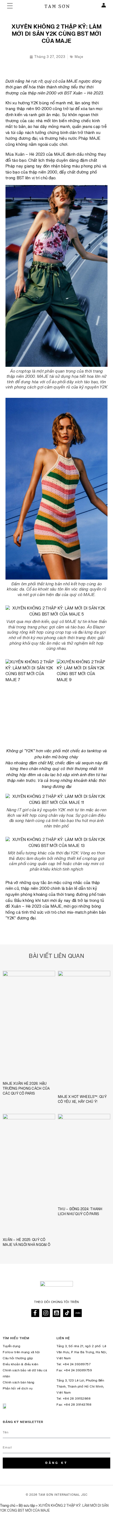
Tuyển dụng (11, 1346)
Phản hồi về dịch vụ (18, 1388)
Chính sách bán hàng (19, 1382)
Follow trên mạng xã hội (21, 1352)
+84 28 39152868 (77, 1399)
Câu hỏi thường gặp (18, 1358)
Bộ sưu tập (27, 1505)
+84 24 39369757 (77, 1364)
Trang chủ (7, 1505)
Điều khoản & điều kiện (20, 1364)
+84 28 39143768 (78, 1405)
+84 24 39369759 (78, 1370)
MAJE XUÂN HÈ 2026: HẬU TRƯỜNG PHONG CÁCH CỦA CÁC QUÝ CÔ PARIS (26, 1088)
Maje (79, 57)
